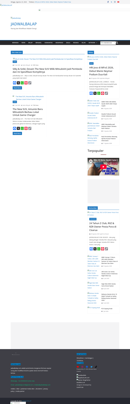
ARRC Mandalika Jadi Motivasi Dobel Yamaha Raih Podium (108, 126)
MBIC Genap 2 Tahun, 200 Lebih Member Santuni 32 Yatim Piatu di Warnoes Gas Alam (109, 260)
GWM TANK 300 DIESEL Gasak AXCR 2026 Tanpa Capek (109, 104)
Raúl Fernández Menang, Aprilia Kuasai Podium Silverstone (109, 138)
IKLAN (84, 43)
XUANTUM (80, 387)
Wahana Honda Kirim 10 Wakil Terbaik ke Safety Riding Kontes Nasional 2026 (109, 297)
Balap (30, 43)
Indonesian (108, 43)
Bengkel (39, 43)
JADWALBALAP (24, 23)
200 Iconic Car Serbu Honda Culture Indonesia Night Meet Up (109, 274)
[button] (96, 42)
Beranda (15, 43)
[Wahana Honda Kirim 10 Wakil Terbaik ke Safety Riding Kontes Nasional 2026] (94, 298)
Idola (68, 43)
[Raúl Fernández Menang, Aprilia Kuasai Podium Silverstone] (94, 140)
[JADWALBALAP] (6, 5)
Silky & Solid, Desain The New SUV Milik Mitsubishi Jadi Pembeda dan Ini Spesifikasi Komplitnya (47, 70)
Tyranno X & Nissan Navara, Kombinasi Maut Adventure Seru (54, 2)
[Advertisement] (103, 191)
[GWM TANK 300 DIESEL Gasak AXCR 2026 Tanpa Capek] (94, 105)
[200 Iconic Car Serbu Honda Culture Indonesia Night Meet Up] (94, 275)
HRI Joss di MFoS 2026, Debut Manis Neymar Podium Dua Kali (101, 71)
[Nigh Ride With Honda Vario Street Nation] (94, 286)
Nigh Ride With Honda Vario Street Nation (108, 285)
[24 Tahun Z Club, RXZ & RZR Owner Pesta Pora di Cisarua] (103, 213)
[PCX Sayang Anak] (94, 310)
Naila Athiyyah (26, 65)
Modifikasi (59, 43)
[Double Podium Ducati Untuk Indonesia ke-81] (94, 116)
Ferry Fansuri (105, 234)
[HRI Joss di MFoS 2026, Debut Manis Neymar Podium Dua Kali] (103, 58)
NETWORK (92, 43)
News (23, 43)
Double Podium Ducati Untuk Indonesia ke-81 (108, 115)
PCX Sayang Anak (106, 308)
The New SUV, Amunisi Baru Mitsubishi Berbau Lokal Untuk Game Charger (28, 112)
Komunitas (49, 43)
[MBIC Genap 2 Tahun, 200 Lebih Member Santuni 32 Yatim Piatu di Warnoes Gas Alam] (94, 261)
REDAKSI (76, 43)
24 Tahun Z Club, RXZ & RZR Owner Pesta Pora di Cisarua (102, 227)
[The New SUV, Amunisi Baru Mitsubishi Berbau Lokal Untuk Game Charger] (29, 98)
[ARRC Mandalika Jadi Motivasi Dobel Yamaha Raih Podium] (94, 127)
